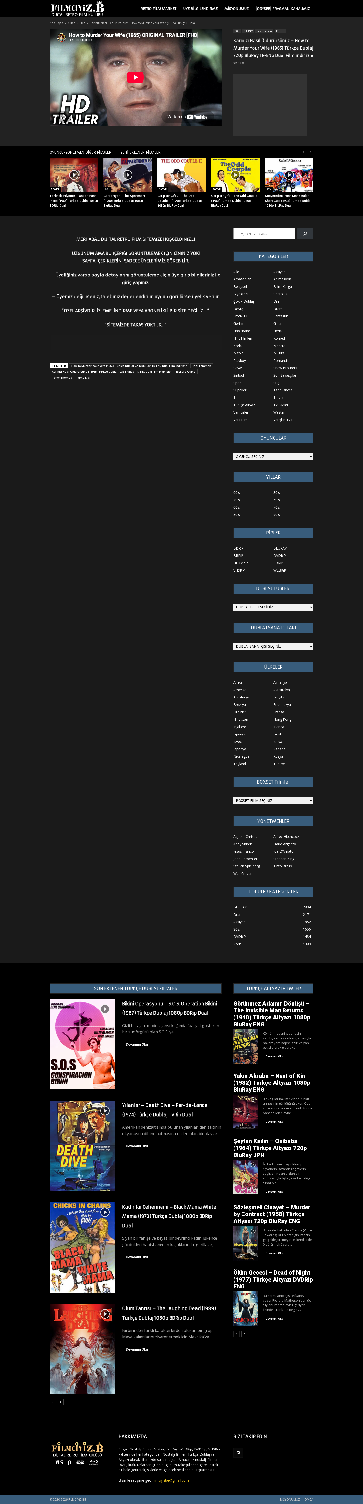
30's (276, 492)
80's (236, 514)
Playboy (239, 360)
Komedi (280, 31)
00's (236, 492)
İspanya (239, 734)
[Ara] (305, 233)
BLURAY (248, 31)
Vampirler (240, 412)
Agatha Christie (245, 836)
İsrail (277, 734)
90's (268, 189)
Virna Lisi (83, 377)
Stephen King (283, 858)
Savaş (238, 368)
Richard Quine (185, 371)
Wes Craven (242, 873)
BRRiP (238, 555)
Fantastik (280, 316)
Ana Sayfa (56, 23)
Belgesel (240, 286)
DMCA (309, 1499)
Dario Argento (284, 844)
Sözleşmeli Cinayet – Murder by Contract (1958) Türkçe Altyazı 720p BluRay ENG (271, 1214)
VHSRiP (239, 570)
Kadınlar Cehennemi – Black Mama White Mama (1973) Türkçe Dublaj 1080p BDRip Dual (169, 1216)
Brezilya (239, 704)
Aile (236, 271)
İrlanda (278, 726)
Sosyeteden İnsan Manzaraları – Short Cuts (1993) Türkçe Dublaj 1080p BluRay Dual (288, 200)
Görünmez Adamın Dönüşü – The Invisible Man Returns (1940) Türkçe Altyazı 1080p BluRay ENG (271, 1014)
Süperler (239, 390)
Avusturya (241, 697)
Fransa (278, 712)
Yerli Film (240, 419)
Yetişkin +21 (283, 419)
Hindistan (240, 719)
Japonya (239, 749)
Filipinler (239, 712)
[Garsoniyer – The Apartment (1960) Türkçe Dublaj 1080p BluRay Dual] (127, 175)
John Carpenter (245, 858)
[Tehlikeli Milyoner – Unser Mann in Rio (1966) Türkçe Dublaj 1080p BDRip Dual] (74, 175)
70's (276, 507)
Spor (237, 382)
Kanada (279, 749)
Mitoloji (239, 353)
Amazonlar (242, 279)
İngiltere (239, 726)
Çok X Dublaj (243, 301)
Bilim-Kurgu (282, 286)
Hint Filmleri (242, 338)
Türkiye (279, 763)
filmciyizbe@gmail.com (171, 1480)
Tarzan (278, 397)
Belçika (279, 697)
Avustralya (281, 689)
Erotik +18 (241, 316)
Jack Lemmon (264, 31)
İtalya (277, 741)
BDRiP (238, 548)
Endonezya (282, 704)
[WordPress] (238, 1453)
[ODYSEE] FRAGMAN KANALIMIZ (283, 8)
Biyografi (240, 294)
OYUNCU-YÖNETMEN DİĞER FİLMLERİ (81, 152)
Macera (279, 345)
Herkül (278, 331)
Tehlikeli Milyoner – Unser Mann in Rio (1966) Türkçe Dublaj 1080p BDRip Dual (74, 200)
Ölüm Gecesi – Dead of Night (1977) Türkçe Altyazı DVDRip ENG (273, 1279)
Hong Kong (282, 719)
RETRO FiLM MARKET (158, 8)
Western (280, 412)
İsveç (237, 741)
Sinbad (238, 375)
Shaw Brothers (285, 368)
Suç (276, 382)
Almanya (280, 682)
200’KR (163, 189)
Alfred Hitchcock (286, 836)
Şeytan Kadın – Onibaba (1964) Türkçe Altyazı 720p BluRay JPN (270, 1148)
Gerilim (238, 323)
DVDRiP (279, 555)
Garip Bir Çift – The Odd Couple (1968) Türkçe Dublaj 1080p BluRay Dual (234, 200)
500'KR (55, 189)
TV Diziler (280, 405)
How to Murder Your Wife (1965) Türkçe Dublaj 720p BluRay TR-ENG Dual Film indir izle (129, 365)
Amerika (239, 689)
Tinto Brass (282, 866)
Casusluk (280, 294)
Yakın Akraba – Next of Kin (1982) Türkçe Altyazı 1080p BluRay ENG (271, 1082)
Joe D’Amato (283, 851)
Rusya (278, 756)
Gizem (278, 323)
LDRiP (278, 563)
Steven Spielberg (246, 866)
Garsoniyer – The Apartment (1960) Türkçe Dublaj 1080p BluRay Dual (124, 200)
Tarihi (237, 397)
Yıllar (71, 23)
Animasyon (282, 279)
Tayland (239, 763)
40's (236, 499)
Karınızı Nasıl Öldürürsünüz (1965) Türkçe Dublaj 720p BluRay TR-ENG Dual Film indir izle (111, 371)
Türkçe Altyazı (244, 405)
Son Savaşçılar (284, 375)
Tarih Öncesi (283, 390)
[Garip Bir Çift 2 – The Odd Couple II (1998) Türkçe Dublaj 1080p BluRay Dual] (181, 175)
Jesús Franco (243, 851)
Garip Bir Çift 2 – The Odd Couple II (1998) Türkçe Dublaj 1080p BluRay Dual (179, 200)
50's (276, 499)
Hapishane (241, 331)
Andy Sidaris (243, 844)
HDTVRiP (240, 563)
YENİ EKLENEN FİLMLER (141, 152)
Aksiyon (279, 271)
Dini (276, 301)
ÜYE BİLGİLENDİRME (200, 8)
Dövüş (238, 308)
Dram (277, 308)
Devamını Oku (137, 1044)
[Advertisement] (270, 105)
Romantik (281, 360)
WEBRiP (279, 570)
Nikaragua (241, 756)
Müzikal (279, 353)
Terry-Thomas (62, 377)
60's (82, 23)
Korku (238, 345)
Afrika (237, 682)
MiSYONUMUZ (236, 8)
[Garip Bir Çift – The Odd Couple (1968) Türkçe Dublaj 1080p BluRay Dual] (235, 175)
